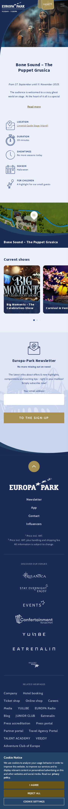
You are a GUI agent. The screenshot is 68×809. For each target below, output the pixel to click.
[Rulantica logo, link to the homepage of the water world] (34, 575)
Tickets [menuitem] (48, 4)
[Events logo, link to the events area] (34, 605)
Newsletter (34, 499)
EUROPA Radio (45, 708)
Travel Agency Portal (43, 731)
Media (8, 708)
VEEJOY (41, 738)
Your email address (34, 391)
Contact (34, 516)
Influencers (34, 524)
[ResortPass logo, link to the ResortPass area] (34, 663)
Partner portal (13, 731)
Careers (53, 701)
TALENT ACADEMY (17, 738)
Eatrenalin (48, 716)
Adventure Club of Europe (22, 746)
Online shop (34, 701)
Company (10, 693)
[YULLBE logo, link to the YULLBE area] (34, 634)
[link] (34, 466)
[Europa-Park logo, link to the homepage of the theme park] (13, 4)
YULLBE (23, 708)
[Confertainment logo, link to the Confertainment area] (34, 619)
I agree (34, 784)
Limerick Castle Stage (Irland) (32, 125)
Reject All (34, 793)
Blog (7, 716)
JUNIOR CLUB (25, 716)
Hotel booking (33, 693)
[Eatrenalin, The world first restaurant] (34, 648)
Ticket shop (12, 701)
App (34, 507)
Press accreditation (17, 723)
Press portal (44, 723)
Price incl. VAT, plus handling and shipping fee (35, 540)
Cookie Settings (34, 801)
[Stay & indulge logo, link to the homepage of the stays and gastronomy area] (34, 590)
